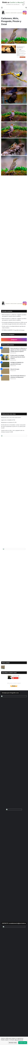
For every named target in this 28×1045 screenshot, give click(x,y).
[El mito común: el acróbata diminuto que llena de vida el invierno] (5, 357)
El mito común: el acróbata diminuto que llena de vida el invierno (17, 357)
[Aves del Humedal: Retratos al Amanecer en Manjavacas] (5, 378)
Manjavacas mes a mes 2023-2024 (9, 417)
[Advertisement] (14, 239)
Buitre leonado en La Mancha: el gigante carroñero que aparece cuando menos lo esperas (18, 350)
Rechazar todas (13, 1042)
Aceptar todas (22, 1042)
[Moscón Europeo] (5, 371)
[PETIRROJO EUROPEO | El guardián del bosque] (5, 364)
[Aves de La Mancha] (14, 3)
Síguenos (14, 339)
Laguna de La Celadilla (6, 420)
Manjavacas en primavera (7, 422)
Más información (19, 1039)
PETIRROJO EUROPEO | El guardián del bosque (13, 330)
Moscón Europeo (14, 369)
